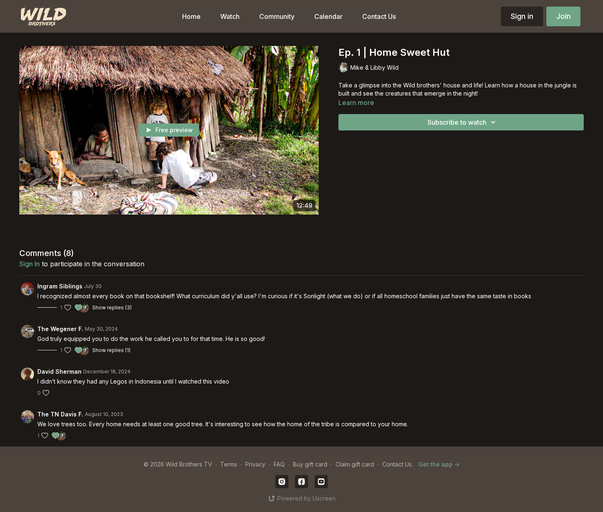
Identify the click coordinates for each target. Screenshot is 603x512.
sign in (29, 264)
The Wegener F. (60, 328)
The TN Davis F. (60, 414)
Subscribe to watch (457, 122)
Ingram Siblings (59, 286)
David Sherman (59, 371)
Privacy (255, 464)
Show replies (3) (112, 307)
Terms (228, 464)
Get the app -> (438, 464)
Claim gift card (355, 464)
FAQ (279, 464)
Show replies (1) (111, 350)
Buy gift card (310, 464)
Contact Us (397, 464)
